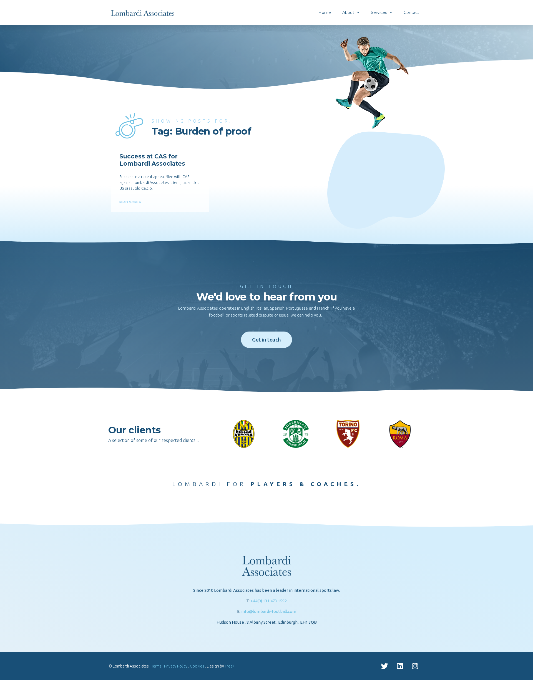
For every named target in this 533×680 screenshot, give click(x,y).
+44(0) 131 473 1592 (268, 600)
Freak (229, 666)
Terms (156, 666)
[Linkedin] (400, 666)
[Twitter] (384, 666)
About (348, 12)
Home (324, 12)
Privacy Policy (175, 666)
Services (379, 12)
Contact (411, 12)
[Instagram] (415, 666)
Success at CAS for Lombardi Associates (152, 160)
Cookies (197, 666)
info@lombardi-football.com (268, 611)
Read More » (130, 202)
